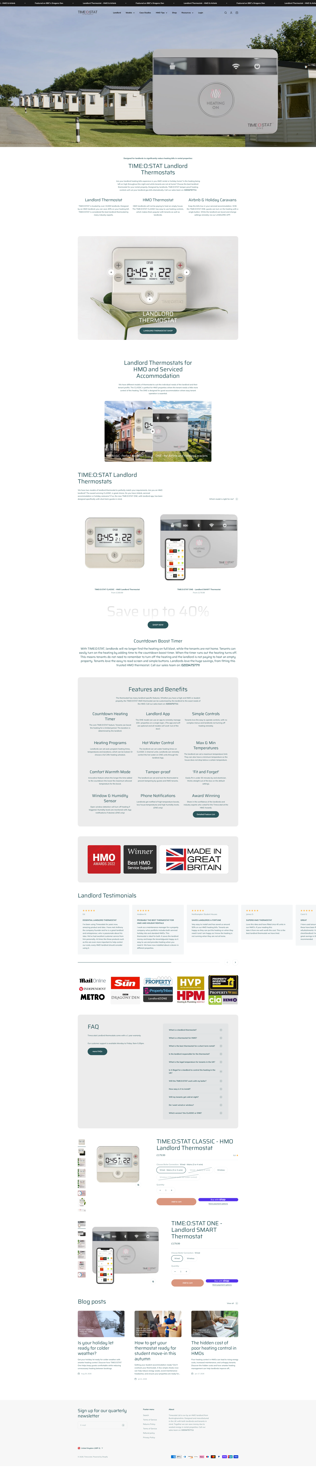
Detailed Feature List (206, 814)
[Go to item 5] (82, 1184)
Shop (174, 12)
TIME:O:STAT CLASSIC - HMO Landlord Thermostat (117, 589)
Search (146, 1415)
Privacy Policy (149, 1437)
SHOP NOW (88, 94)
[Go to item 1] (82, 1142)
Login (200, 12)
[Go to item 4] (82, 1173)
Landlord (117, 12)
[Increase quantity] (171, 1190)
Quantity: (160, 1184)
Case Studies (145, 12)
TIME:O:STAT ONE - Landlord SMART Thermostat (199, 589)
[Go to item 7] (82, 1203)
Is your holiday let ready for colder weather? (95, 1348)
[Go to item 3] (82, 1163)
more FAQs (97, 1051)
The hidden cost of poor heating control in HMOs (214, 1348)
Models (129, 12)
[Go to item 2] (82, 1152)
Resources (186, 12)
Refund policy (149, 1433)
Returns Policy (149, 1424)
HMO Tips (160, 12)
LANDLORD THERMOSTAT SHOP (158, 331)
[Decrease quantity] (160, 1190)
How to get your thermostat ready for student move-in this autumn (155, 1350)
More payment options (218, 1203)
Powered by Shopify (100, 1457)
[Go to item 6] (82, 1193)
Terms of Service (150, 1420)
